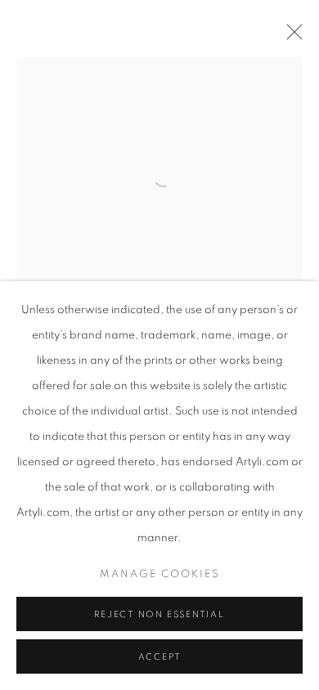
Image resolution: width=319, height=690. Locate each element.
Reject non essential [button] (159, 614)
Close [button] (290, 37)
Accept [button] (160, 656)
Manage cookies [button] (160, 574)
